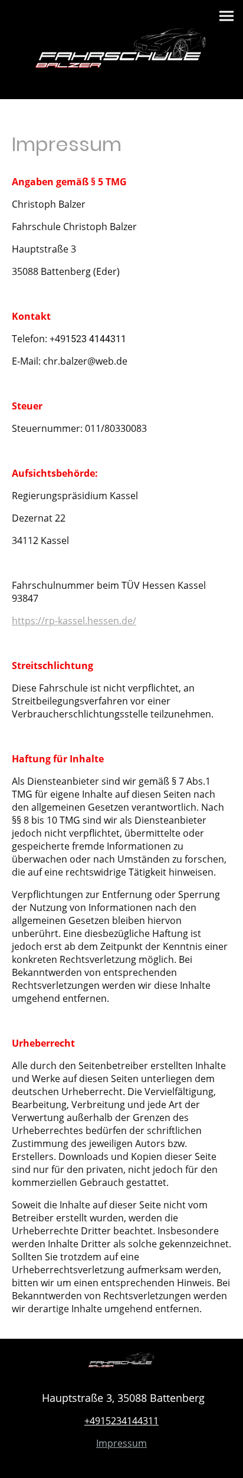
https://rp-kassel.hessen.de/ (74, 620)
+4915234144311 (121, 1420)
